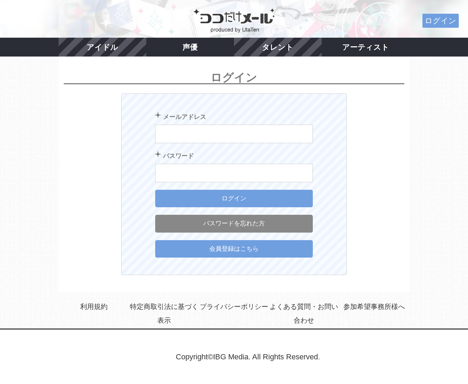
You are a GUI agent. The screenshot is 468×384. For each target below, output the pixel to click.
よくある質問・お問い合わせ (304, 313)
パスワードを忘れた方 (234, 223)
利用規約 (94, 306)
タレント (278, 47)
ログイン (440, 20)
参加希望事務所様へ (374, 306)
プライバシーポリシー (234, 306)
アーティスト (365, 47)
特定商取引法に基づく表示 (164, 313)
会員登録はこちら (234, 248)
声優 (190, 47)
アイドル (102, 47)
